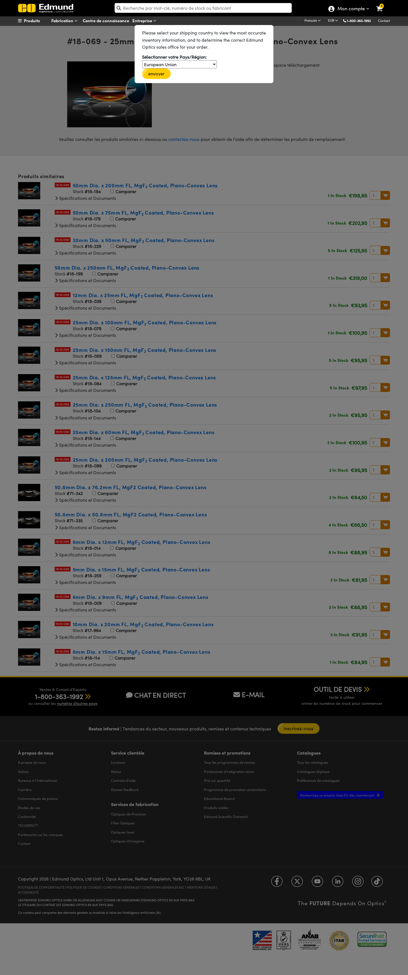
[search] (203, 8)
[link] (383, 4)
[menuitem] (39, 20)
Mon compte (351, 9)
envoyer (156, 73)
